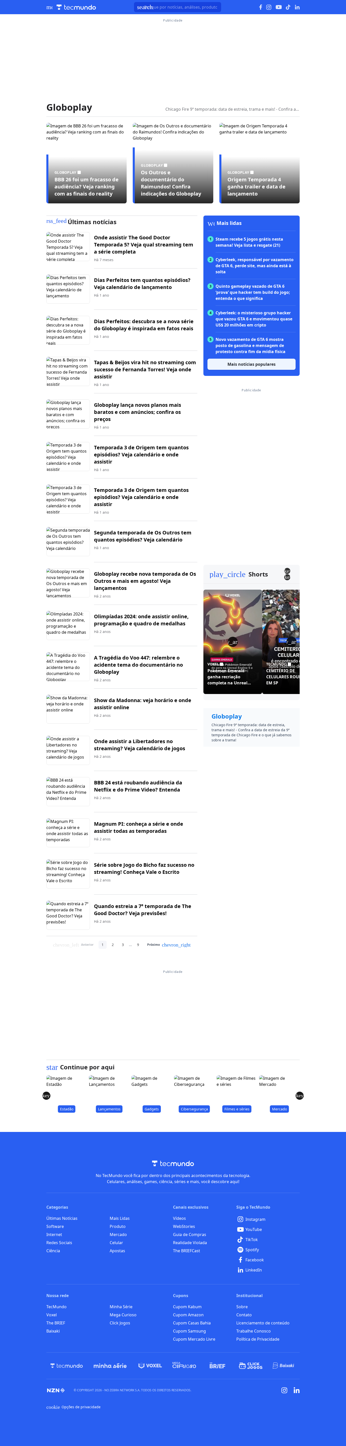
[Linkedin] (297, 1390)
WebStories (184, 1226)
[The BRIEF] (217, 1366)
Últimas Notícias (62, 1218)
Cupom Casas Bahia (192, 1323)
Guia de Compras (189, 1234)
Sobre (242, 1306)
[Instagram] (284, 1390)
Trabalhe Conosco (253, 1331)
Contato (244, 1315)
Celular (116, 1242)
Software (55, 1226)
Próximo (169, 945)
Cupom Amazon (188, 1315)
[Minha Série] (110, 1366)
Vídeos (179, 1218)
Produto (118, 1226)
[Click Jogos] (250, 1366)
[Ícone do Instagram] (269, 7)
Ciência (53, 1251)
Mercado (118, 1234)
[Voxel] (150, 1366)
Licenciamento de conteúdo (263, 1323)
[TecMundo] (66, 1366)
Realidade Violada (190, 1242)
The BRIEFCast (186, 1251)
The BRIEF (55, 1323)
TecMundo (56, 1306)
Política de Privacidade (257, 1339)
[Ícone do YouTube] (279, 7)
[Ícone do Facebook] (260, 7)
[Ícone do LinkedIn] (297, 7)
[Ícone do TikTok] (288, 7)
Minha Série (121, 1306)
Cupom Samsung (189, 1331)
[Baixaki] (284, 1366)
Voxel (51, 1315)
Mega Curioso (123, 1315)
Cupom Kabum (187, 1306)
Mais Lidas (120, 1218)
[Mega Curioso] (184, 1366)
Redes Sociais (59, 1242)
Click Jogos (120, 1323)
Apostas (117, 1251)
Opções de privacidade (73, 1407)
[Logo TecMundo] (76, 7)
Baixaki (53, 1331)
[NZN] (56, 1390)
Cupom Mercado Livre (194, 1339)
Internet (54, 1234)
